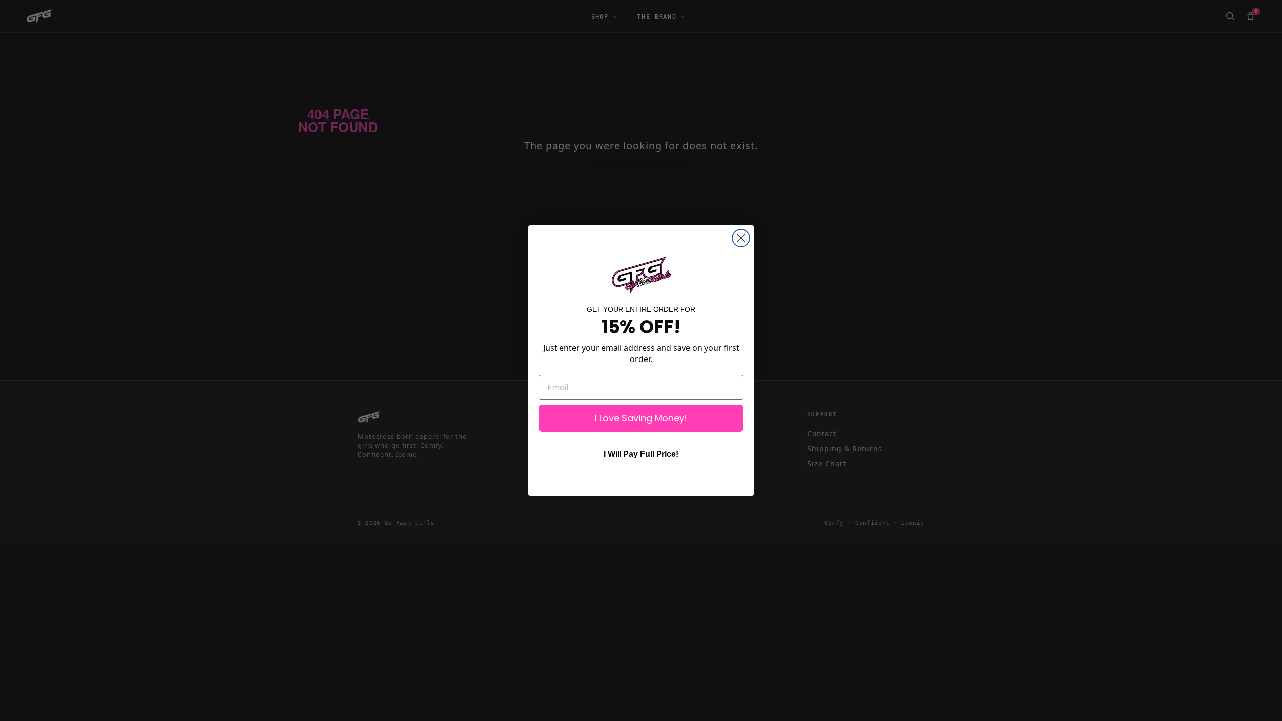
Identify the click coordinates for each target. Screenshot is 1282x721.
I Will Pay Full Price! (641, 454)
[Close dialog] (741, 238)
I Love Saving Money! (641, 418)
